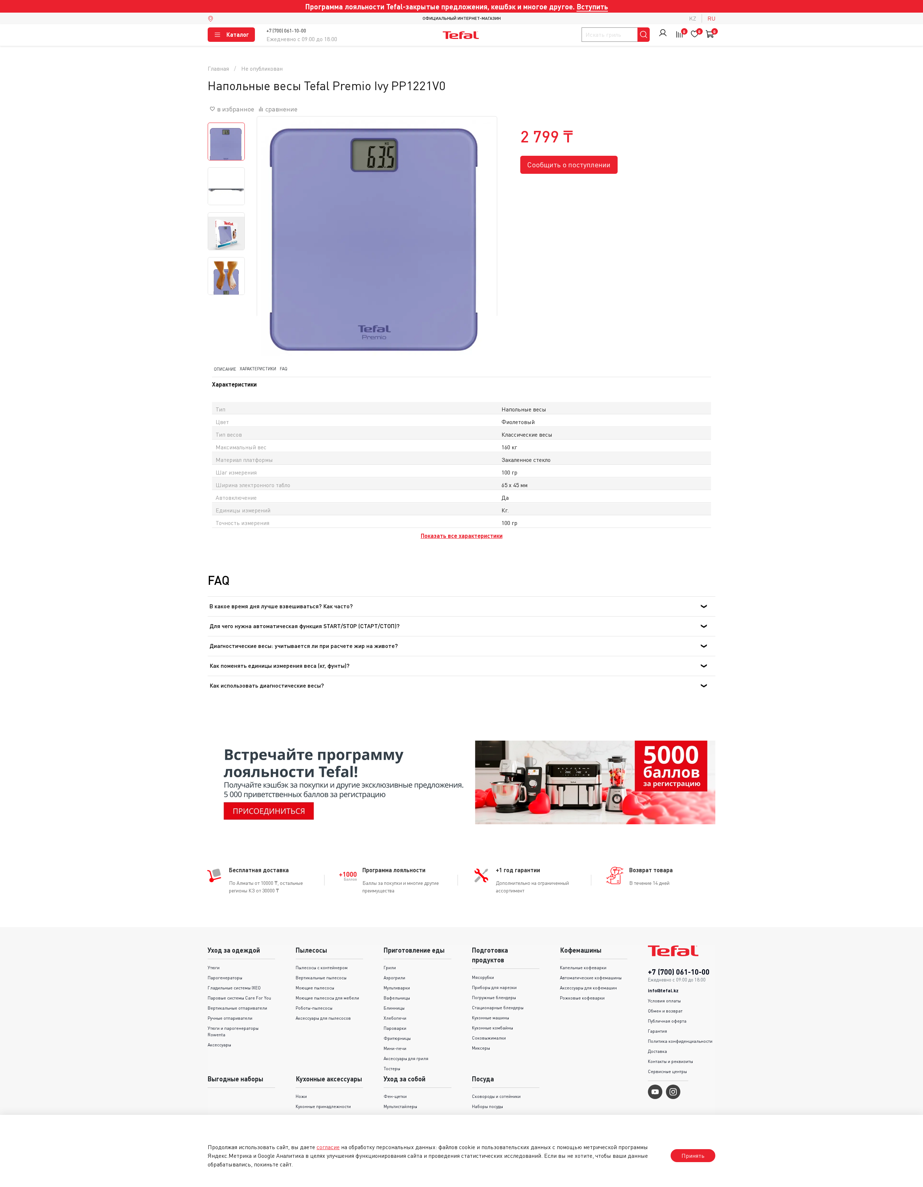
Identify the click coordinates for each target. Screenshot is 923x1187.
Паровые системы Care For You (239, 998)
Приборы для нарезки (494, 987)
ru (711, 18)
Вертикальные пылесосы (321, 977)
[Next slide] (482, 236)
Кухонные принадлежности (323, 1106)
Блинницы (394, 1008)
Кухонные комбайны (492, 1028)
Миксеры (481, 1048)
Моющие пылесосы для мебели (327, 998)
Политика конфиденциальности (680, 1041)
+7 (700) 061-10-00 (286, 30)
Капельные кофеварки (583, 967)
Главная (218, 68)
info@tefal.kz (663, 990)
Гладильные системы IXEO (234, 987)
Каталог (237, 34)
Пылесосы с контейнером (322, 967)
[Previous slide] (271, 236)
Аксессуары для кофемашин (588, 987)
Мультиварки (397, 987)
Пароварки (395, 1028)
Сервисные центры (667, 1071)
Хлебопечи (395, 1018)
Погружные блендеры (494, 997)
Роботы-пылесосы (314, 1008)
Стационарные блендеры (498, 1007)
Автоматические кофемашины (591, 977)
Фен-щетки (395, 1096)
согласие (328, 1147)
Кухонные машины (490, 1017)
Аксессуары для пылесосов (323, 1018)
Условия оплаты (664, 1000)
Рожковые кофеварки (582, 998)
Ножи (301, 1096)
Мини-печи (395, 1048)
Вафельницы (397, 998)
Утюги (214, 967)
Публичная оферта (667, 1021)
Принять (693, 1155)
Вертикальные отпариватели (237, 1008)
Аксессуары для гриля (406, 1058)
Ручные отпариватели (230, 1018)
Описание (225, 369)
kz (692, 18)
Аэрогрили (394, 977)
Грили (390, 967)
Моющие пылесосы (315, 987)
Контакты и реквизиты (670, 1061)
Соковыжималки (489, 1038)
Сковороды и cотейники (496, 1096)
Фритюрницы (397, 1038)
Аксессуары (219, 1044)
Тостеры (392, 1068)
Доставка (657, 1051)
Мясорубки (483, 977)
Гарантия (657, 1031)
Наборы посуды (487, 1106)
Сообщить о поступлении (568, 164)
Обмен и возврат (665, 1011)
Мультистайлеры (400, 1106)
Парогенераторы (225, 977)
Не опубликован (262, 68)
